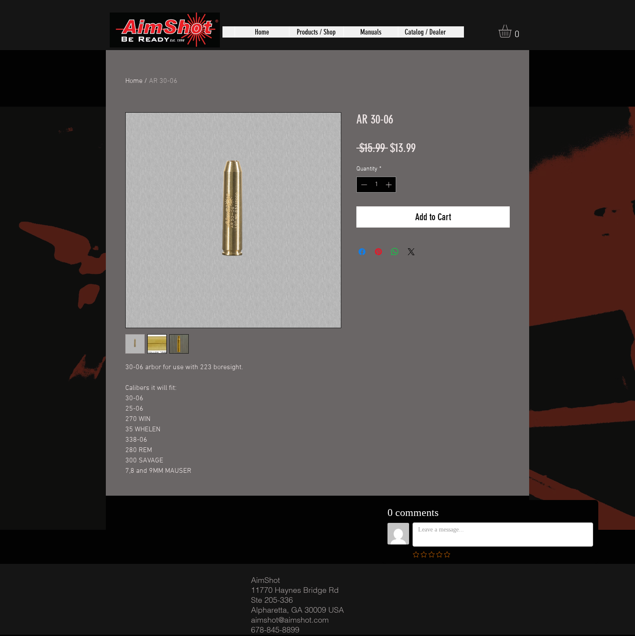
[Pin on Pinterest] (378, 252)
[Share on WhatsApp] (395, 252)
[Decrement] (363, 184)
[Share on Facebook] (362, 252)
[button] (316, 32)
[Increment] (389, 184)
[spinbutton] (376, 184)
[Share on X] (411, 252)
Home (134, 81)
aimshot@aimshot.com (290, 620)
